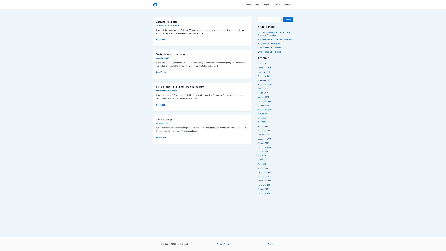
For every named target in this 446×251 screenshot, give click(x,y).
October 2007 (263, 189)
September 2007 (264, 193)
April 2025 (262, 64)
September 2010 (264, 84)
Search (288, 19)
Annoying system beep (166, 21)
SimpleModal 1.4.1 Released (269, 52)
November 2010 (264, 80)
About (277, 4)
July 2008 (262, 156)
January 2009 (263, 135)
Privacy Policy (223, 244)
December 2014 (264, 68)
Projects (267, 4)
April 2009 (262, 122)
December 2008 (264, 139)
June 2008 (262, 160)
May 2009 (262, 118)
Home (248, 4)
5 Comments (175, 25)
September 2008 (264, 147)
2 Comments (174, 91)
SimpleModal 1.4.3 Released (269, 48)
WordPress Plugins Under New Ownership (275, 39)
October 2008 (263, 143)
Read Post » (161, 39)
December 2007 (264, 181)
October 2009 (263, 105)
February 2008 (264, 172)
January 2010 (263, 97)
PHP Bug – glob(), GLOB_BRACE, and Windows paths (180, 86)
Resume (271, 244)
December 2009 (264, 101)
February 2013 (264, 72)
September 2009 (264, 110)
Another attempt (164, 119)
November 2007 (264, 185)
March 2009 (263, 126)
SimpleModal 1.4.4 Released (269, 43)
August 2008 (263, 151)
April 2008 (262, 164)
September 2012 (264, 76)
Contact (287, 4)
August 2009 (263, 114)
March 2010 (263, 93)
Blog (257, 4)
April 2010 (262, 89)
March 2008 (263, 168)
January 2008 (263, 176)
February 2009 (264, 130)
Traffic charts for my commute (170, 54)
